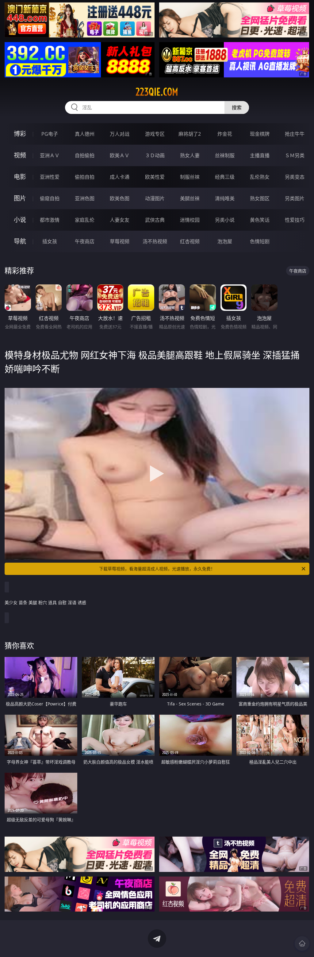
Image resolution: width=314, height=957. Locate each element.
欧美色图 (119, 198)
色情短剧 (260, 241)
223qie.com (157, 92)
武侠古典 (155, 220)
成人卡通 (119, 177)
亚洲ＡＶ (49, 155)
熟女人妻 (190, 155)
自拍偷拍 (84, 155)
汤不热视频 (155, 241)
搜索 (237, 107)
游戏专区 (155, 134)
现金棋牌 (260, 134)
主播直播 (260, 155)
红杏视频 (190, 241)
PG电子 (49, 134)
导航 (20, 241)
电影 (20, 177)
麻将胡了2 (189, 134)
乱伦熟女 (260, 177)
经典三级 (225, 177)
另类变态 (294, 177)
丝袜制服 (225, 155)
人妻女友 (119, 220)
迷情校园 (190, 220)
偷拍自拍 (84, 177)
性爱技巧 (294, 220)
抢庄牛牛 (294, 134)
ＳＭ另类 (294, 155)
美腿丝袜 (190, 198)
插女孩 (49, 241)
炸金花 (224, 134)
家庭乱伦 (84, 220)
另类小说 (225, 220)
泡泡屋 (224, 241)
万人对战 (119, 134)
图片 (20, 198)
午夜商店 (84, 241)
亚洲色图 (84, 198)
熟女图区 (260, 198)
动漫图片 (155, 198)
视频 (20, 155)
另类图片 (294, 198)
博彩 (20, 134)
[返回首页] (302, 943)
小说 (20, 220)
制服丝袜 (190, 177)
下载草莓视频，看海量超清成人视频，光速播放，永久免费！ (157, 569)
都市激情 (49, 220)
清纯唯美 (225, 198)
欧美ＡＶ (119, 155)
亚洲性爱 (49, 177)
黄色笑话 (260, 220)
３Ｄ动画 (155, 155)
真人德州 (84, 134)
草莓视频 (119, 241)
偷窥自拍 (49, 198)
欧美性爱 (155, 177)
